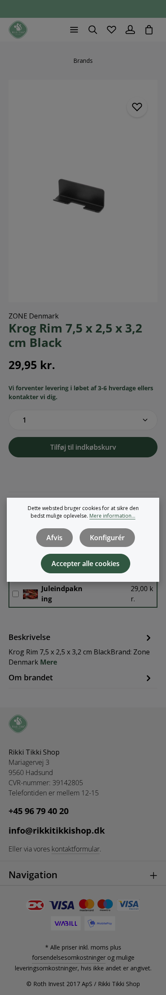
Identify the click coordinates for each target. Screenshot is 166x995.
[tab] (81, 649)
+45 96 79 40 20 (39, 811)
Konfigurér (107, 537)
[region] (83, 191)
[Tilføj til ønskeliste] (137, 107)
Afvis (54, 537)
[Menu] (74, 29)
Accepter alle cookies (86, 563)
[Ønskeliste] (111, 29)
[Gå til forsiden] (18, 29)
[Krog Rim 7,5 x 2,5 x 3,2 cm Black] (83, 191)
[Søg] (92, 29)
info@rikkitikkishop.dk (57, 830)
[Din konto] (130, 29)
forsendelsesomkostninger (69, 957)
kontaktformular (76, 849)
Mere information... (112, 515)
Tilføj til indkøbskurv (83, 447)
